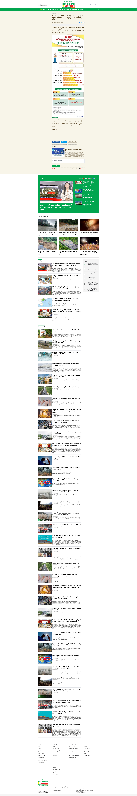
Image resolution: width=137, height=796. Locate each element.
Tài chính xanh (87, 750)
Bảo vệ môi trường (72, 746)
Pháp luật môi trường (78, 9)
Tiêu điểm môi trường (57, 766)
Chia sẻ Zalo (64, 141)
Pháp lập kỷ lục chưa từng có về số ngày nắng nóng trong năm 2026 (66, 457)
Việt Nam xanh (56, 774)
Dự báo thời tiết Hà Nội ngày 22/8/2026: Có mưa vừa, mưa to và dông (66, 468)
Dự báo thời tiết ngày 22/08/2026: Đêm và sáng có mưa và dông (88, 190)
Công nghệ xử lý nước (57, 751)
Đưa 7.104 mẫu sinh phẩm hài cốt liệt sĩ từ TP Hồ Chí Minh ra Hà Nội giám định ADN (66, 525)
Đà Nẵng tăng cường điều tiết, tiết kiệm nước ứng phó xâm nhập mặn (66, 341)
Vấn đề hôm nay (41, 751)
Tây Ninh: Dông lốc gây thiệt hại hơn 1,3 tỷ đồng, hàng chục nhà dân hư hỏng (65, 287)
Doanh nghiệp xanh (88, 751)
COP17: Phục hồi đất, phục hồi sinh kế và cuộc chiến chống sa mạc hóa (66, 536)
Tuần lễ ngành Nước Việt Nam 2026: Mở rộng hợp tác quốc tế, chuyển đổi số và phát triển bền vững (66, 444)
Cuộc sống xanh (66, 9)
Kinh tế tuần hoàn (87, 746)
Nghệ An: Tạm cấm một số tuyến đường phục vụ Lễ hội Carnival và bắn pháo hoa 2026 (89, 253)
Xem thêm (60, 739)
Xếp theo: (74, 168)
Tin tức (40, 9)
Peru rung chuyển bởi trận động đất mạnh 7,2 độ (65, 501)
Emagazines (87, 755)
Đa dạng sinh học (72, 751)
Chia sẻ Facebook (56, 141)
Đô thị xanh (40, 758)
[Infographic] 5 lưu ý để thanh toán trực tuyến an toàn (73, 149)
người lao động (64, 144)
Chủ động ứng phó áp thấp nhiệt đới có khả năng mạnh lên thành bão (65, 364)
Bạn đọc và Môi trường (73, 758)
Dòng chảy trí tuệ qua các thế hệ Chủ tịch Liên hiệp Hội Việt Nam (66, 549)
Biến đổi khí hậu (41, 753)
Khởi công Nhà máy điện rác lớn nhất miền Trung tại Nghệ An (68, 252)
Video (83, 9)
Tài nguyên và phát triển (73, 748)
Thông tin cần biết (73, 764)
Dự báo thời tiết (56, 776)
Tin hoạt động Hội (41, 750)
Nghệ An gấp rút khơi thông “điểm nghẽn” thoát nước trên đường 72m (46, 233)
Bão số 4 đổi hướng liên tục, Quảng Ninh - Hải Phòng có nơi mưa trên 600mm (65, 299)
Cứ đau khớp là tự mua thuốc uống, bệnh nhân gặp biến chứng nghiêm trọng (66, 398)
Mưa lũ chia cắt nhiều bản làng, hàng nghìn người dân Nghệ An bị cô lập (68, 233)
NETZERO (72, 9)
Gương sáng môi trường (42, 760)
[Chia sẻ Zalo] (81, 22)
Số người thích (82, 168)
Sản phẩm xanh (87, 753)
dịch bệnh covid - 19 (57, 144)
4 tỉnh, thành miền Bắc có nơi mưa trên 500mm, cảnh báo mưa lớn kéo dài (65, 353)
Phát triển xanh (41, 762)
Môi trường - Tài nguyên (54, 9)
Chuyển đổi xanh (87, 748)
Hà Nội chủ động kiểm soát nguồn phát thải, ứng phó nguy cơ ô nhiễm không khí (65, 491)
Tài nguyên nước (56, 746)
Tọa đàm (55, 772)
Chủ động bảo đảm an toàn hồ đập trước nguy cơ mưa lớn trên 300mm (66, 432)
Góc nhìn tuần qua (56, 769)
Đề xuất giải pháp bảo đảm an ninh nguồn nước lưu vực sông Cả (66, 276)
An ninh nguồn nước (57, 748)
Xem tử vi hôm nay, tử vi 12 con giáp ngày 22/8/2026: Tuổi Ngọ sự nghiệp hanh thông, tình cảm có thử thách (66, 411)
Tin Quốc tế (40, 748)
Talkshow (55, 767)
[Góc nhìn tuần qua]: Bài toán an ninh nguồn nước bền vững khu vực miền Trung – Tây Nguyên (56, 207)
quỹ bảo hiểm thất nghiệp (72, 144)
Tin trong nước (41, 746)
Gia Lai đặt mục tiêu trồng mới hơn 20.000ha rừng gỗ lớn (66, 330)
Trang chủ (53, 13)
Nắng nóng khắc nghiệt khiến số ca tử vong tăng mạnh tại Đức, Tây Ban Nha (65, 421)
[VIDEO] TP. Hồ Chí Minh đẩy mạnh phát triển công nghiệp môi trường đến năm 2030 (88, 203)
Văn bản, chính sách (72, 757)
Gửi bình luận (56, 165)
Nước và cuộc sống (46, 9)
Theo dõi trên (80, 178)
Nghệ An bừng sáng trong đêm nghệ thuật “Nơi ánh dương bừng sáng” (89, 233)
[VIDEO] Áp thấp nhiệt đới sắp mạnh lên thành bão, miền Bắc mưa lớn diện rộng (88, 196)
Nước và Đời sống (56, 750)
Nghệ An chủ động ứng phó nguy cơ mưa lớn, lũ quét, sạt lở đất (46, 252)
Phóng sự (55, 771)
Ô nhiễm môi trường (72, 750)
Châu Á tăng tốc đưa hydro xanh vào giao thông (65, 387)
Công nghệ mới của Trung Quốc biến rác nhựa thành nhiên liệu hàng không (66, 376)
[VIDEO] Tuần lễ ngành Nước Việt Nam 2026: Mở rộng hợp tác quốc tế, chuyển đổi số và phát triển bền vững (89, 184)
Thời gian (77, 168)
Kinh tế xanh (61, 9)
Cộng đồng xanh (41, 757)
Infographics (41, 764)
